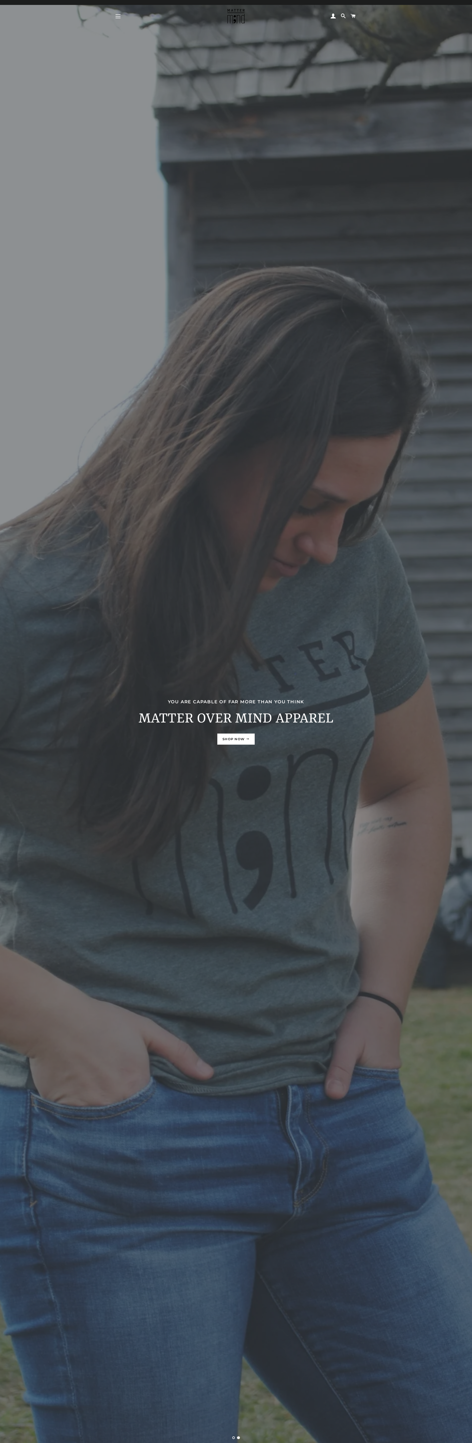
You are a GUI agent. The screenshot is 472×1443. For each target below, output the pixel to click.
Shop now (234, 739)
